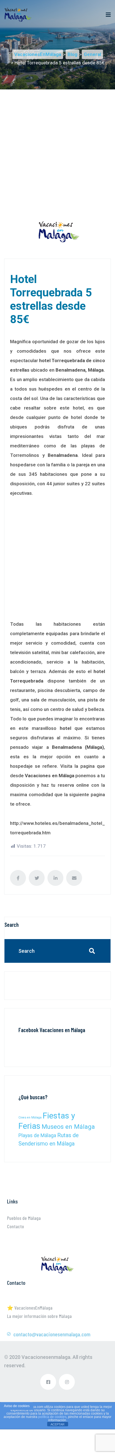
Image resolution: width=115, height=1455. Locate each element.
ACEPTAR (57, 1424)
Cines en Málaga (30, 1117)
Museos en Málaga (68, 1126)
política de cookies (52, 1417)
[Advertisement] (57, 146)
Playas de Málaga (37, 1135)
